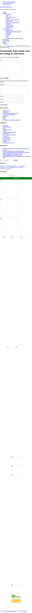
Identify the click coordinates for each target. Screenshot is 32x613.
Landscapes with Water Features (10, 113)
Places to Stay (6, 140)
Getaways (5, 136)
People (4, 117)
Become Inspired (7, 126)
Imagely (25, 611)
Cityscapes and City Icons (9, 114)
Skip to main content (8, 3)
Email (2, 99)
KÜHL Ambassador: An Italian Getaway (12, 155)
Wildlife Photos (6, 110)
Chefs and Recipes (7, 129)
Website (2, 102)
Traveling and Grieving (8, 142)
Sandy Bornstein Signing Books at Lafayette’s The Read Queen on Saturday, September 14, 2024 (16, 153)
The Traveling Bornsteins (6, 7)
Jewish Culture (6, 137)
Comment (3, 84)
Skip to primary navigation (9, 1)
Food (4, 118)
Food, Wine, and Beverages (9, 134)
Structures (5, 116)
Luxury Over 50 (7, 138)
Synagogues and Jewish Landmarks (11, 120)
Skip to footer (6, 4)
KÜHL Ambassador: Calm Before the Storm (13, 151)
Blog (4, 128)
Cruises (4, 130)
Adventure (5, 125)
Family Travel (6, 133)
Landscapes (5, 112)
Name (2, 96)
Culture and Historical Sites (9, 132)
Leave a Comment (15, 57)
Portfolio (5, 141)
